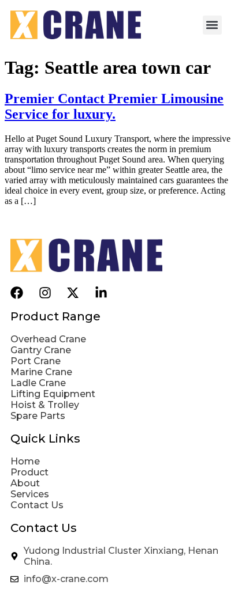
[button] (212, 25)
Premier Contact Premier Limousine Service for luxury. (114, 106)
